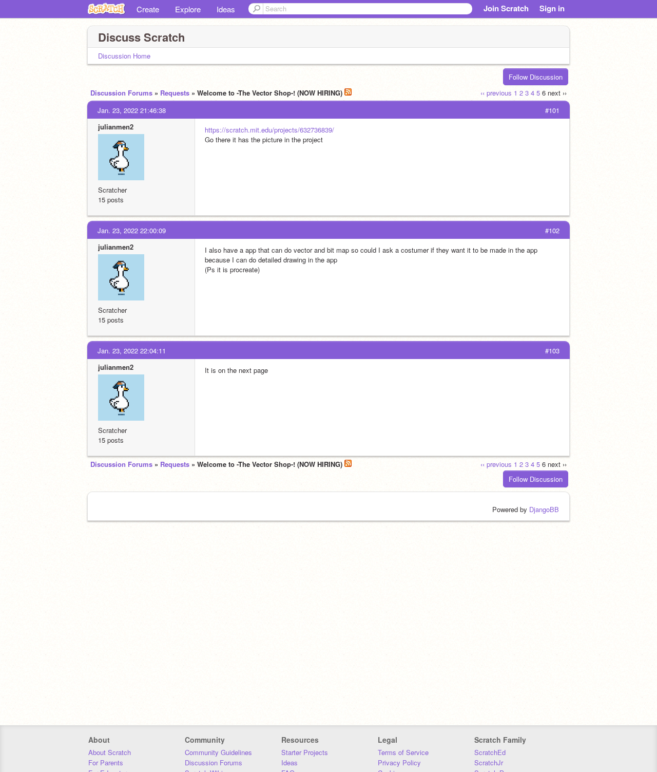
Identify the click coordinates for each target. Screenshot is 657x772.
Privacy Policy (399, 762)
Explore (188, 9)
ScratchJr (488, 762)
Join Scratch (506, 8)
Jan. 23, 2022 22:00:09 (132, 230)
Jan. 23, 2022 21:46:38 (132, 110)
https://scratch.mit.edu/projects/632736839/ (269, 130)
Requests (174, 93)
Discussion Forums (121, 93)
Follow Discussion (536, 77)
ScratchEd (490, 752)
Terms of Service (403, 752)
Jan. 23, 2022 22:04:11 (132, 350)
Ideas (226, 9)
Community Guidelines (218, 752)
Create (148, 9)
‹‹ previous (496, 93)
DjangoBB (544, 509)
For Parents (105, 762)
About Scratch (109, 752)
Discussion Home (124, 56)
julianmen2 (115, 126)
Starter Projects (304, 752)
